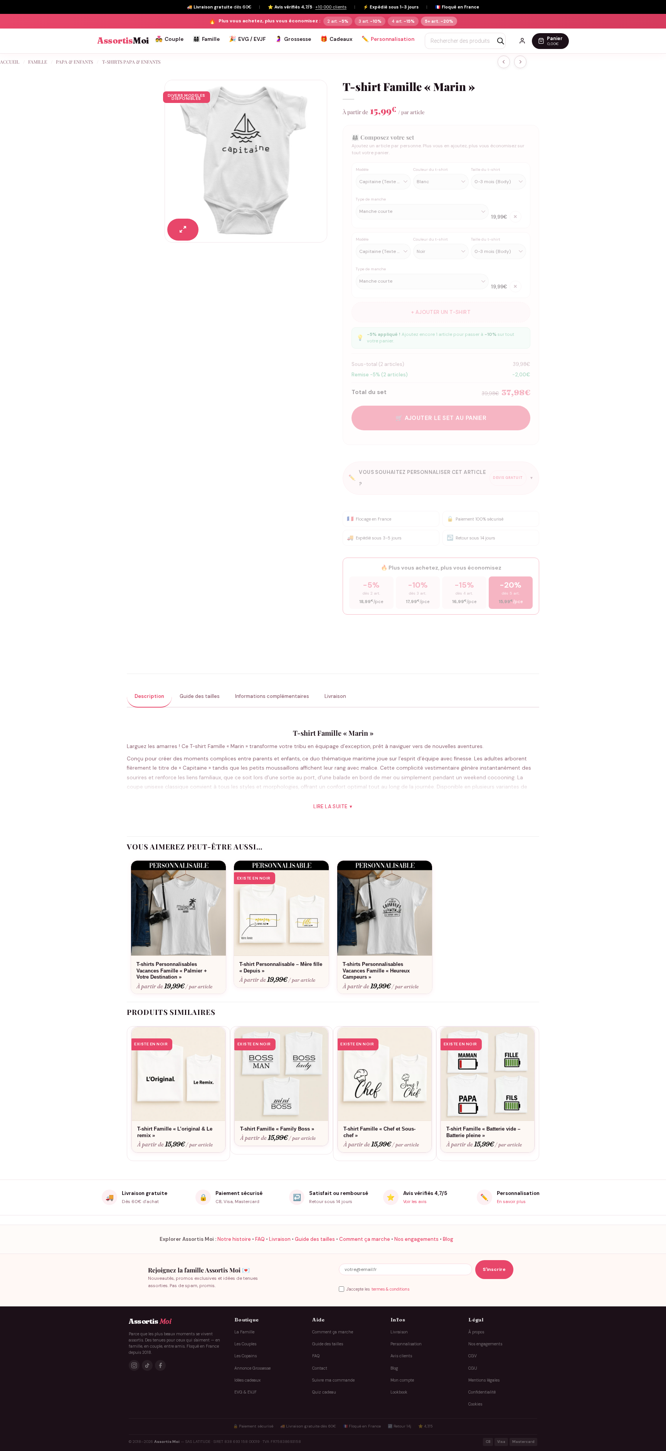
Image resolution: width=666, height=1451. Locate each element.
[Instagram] (134, 1365)
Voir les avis (415, 1201)
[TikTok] (147, 1365)
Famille (206, 39)
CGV (472, 1355)
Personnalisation (388, 39)
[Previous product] (520, 62)
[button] (182, 230)
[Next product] (504, 62)
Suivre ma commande (333, 1379)
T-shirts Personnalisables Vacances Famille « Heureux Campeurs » (376, 970)
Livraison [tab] (335, 696)
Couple (169, 39)
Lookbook (398, 1392)
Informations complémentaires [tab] (272, 696)
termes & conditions (390, 1289)
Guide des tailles (315, 1239)
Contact (319, 1367)
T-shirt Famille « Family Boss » (277, 1129)
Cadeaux (336, 39)
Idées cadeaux (247, 1379)
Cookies (475, 1404)
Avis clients (401, 1355)
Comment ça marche (364, 1239)
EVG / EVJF (247, 39)
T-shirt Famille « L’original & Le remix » (174, 1132)
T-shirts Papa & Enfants (131, 61)
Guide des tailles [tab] (200, 696)
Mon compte (402, 1379)
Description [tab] (149, 696)
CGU (472, 1367)
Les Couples (245, 1344)
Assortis (123, 40)
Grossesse (293, 39)
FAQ (260, 1239)
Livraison (280, 1239)
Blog (448, 1239)
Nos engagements (416, 1239)
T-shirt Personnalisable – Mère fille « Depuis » (280, 967)
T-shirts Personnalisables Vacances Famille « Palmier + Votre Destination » (171, 970)
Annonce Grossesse (252, 1367)
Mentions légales (484, 1379)
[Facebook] (160, 1365)
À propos (476, 1331)
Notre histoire (234, 1239)
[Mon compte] (522, 41)
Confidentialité (482, 1392)
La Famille (244, 1331)
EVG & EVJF (245, 1392)
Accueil (9, 61)
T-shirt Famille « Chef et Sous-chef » (379, 1132)
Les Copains (245, 1355)
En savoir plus (511, 1201)
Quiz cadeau (324, 1392)
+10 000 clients (330, 7)
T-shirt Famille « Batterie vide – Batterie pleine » (483, 1132)
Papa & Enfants (74, 61)
